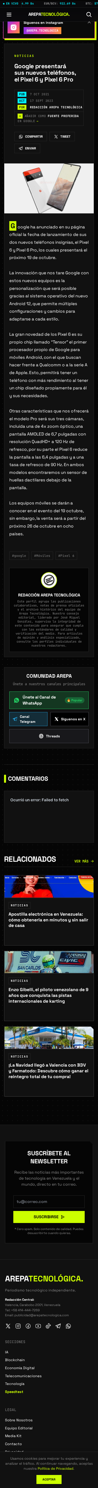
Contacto (13, 1444)
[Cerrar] (89, 22)
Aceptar (49, 1479)
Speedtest (14, 1391)
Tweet (65, 136)
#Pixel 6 (66, 556)
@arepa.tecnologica (42, 31)
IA (6, 1352)
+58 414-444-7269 (25, 1310)
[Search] (89, 15)
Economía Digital (20, 1368)
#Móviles (42, 556)
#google (19, 556)
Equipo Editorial (19, 1428)
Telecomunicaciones (23, 1376)
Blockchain (15, 1360)
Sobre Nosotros (19, 1420)
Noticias (24, 56)
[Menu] (9, 15)
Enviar (30, 148)
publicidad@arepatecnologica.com (41, 1315)
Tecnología (14, 1383)
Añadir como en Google (48, 118)
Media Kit (13, 1436)
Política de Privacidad (55, 1468)
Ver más (81, 861)
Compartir (34, 136)
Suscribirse (46, 1216)
